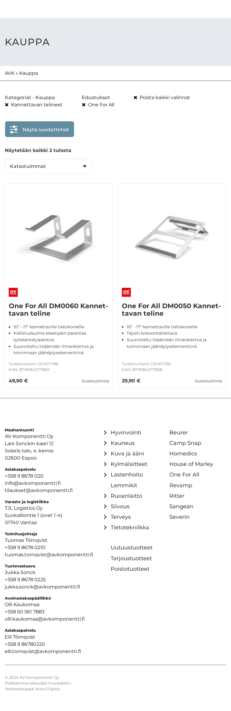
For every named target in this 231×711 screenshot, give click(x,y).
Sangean (181, 506)
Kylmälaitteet (129, 464)
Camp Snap (185, 443)
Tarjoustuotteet (131, 558)
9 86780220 (31, 644)
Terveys (121, 517)
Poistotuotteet (130, 569)
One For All (100, 105)
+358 (11, 644)
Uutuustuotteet (131, 547)
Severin (179, 517)
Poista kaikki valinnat (164, 97)
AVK (9, 73)
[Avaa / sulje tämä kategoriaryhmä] (104, 432)
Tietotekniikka (130, 527)
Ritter (176, 496)
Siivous (120, 506)
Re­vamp (180, 485)
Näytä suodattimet (46, 129)
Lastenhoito (127, 474)
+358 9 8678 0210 (25, 547)
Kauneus (123, 443)
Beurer (178, 432)
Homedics (183, 453)
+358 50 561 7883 (25, 612)
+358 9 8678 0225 (25, 579)
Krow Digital (47, 689)
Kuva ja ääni (127, 453)
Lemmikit (124, 485)
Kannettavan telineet (36, 105)
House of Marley (191, 464)
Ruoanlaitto (126, 496)
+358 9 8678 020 (24, 476)
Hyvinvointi (126, 432)
